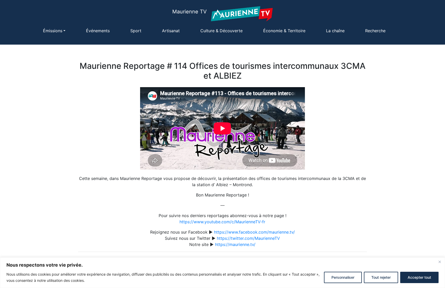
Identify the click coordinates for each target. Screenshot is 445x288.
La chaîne (335, 30)
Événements (98, 30)
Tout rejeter (381, 277)
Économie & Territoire (284, 30)
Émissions (52, 30)
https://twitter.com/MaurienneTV (248, 238)
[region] (222, 272)
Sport (135, 30)
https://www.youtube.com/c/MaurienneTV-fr (222, 221)
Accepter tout (419, 277)
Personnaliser (342, 277)
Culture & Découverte (221, 30)
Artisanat (171, 30)
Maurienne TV (189, 12)
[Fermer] (440, 262)
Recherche (375, 30)
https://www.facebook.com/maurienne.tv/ (254, 232)
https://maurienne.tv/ (235, 244)
